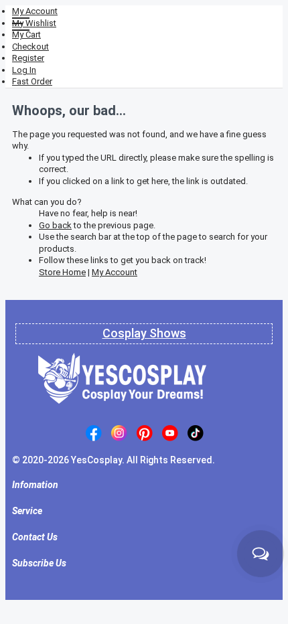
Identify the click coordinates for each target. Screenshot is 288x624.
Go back (55, 225)
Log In (24, 70)
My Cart (26, 34)
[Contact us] (260, 553)
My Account (35, 11)
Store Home (62, 272)
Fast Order (32, 81)
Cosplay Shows (144, 333)
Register (28, 58)
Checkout (30, 47)
